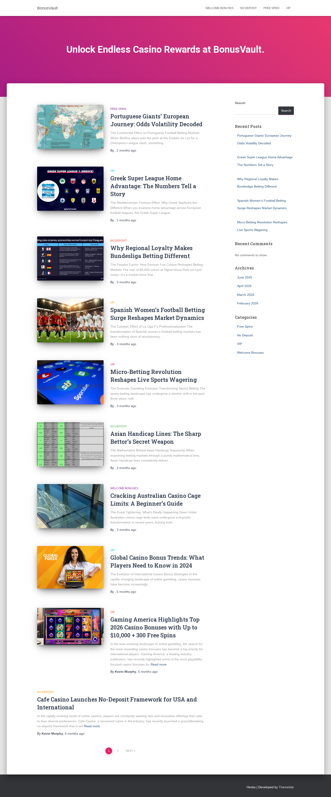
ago (126, 150)
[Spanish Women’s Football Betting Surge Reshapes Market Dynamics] (70, 320)
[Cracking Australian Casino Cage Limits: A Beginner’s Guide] (70, 506)
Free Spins (271, 8)
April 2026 (244, 286)
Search (240, 103)
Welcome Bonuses (220, 8)
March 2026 (245, 295)
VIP (288, 8)
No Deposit (248, 8)
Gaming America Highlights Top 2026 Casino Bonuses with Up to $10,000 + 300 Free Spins (155, 627)
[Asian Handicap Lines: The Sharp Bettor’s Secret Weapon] (70, 444)
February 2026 (247, 303)
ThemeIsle (286, 787)
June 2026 (244, 277)
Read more (159, 664)
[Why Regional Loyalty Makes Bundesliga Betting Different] (70, 258)
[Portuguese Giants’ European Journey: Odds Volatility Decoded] (70, 127)
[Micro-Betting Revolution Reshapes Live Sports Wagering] (70, 382)
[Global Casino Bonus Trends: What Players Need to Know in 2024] (70, 567)
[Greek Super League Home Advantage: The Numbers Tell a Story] (70, 189)
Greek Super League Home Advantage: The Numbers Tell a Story (153, 186)
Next (129, 750)
